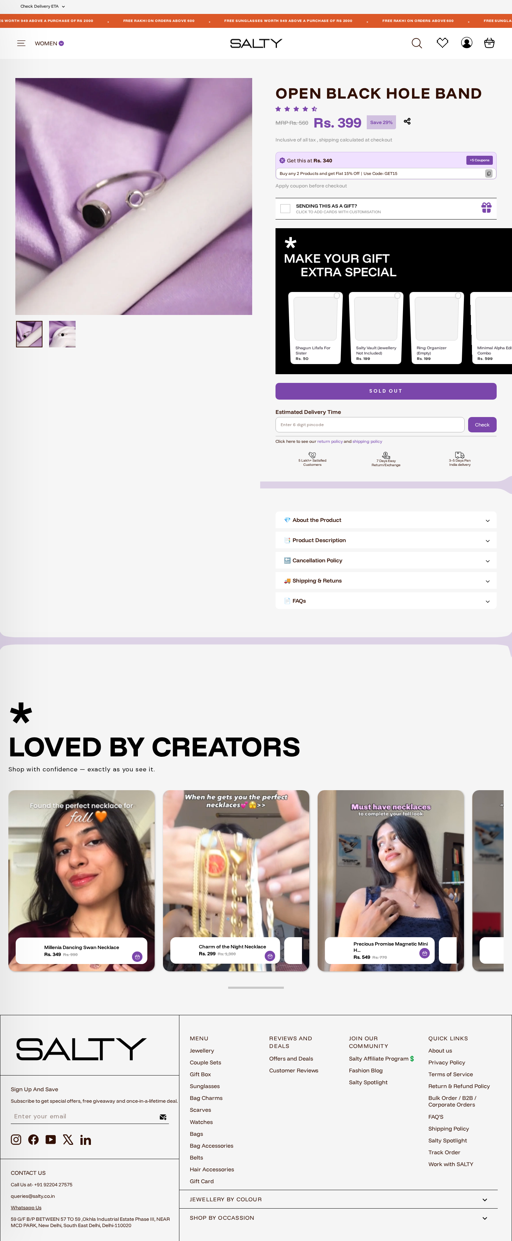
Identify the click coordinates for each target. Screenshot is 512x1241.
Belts (196, 1157)
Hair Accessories (212, 1169)
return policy (330, 441)
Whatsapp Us (26, 1207)
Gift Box (200, 1074)
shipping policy (367, 441)
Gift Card (202, 1181)
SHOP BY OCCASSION (222, 1217)
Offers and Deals (291, 1058)
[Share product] (407, 121)
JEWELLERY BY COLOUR (226, 1199)
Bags (196, 1133)
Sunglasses (205, 1085)
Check (482, 425)
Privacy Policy (446, 1062)
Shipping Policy (448, 1128)
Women (47, 43)
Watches (201, 1121)
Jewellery (202, 1050)
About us (440, 1050)
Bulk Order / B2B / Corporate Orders (452, 1101)
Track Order (444, 1152)
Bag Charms (206, 1097)
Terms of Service (450, 1074)
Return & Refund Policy (459, 1085)
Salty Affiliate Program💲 (382, 1058)
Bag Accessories (211, 1145)
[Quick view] (137, 956)
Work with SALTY (450, 1164)
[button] (298, 109)
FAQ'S (435, 1116)
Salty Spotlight (368, 1082)
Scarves (200, 1109)
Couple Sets (205, 1062)
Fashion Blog (366, 1070)
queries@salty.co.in (33, 1196)
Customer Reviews (293, 1070)
